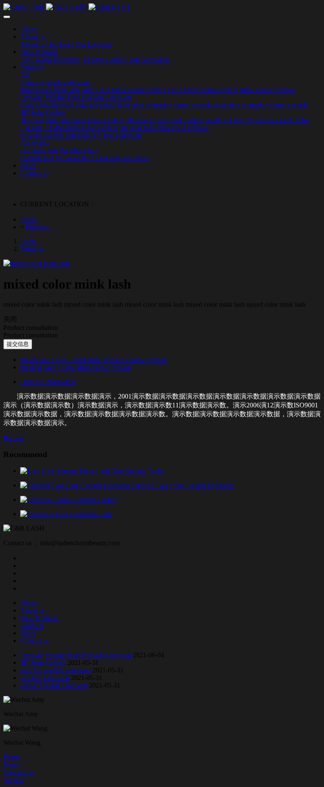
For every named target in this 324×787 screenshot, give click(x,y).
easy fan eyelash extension (55, 670)
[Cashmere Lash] (45, 513)
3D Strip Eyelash (43, 662)
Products (37, 226)
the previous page (93, 359)
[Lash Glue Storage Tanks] (58, 470)
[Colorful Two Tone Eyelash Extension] (75, 485)
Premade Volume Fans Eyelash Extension (75, 655)
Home (28, 219)
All (24, 59)
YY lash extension (44, 677)
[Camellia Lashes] (46, 499)
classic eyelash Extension (53, 685)
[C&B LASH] (162, 7)
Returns (13, 438)
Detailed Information (48, 381)
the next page (75, 367)
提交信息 (18, 344)
